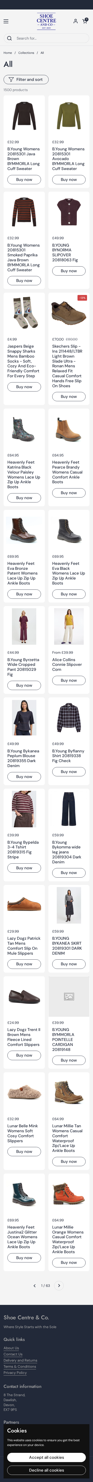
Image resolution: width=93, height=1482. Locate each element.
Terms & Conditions (20, 1366)
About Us (11, 1348)
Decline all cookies (46, 1470)
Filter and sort (29, 79)
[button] (84, 21)
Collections (26, 53)
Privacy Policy (15, 1372)
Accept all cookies (46, 1457)
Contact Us (13, 1354)
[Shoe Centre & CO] (46, 21)
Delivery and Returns (20, 1360)
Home (8, 53)
